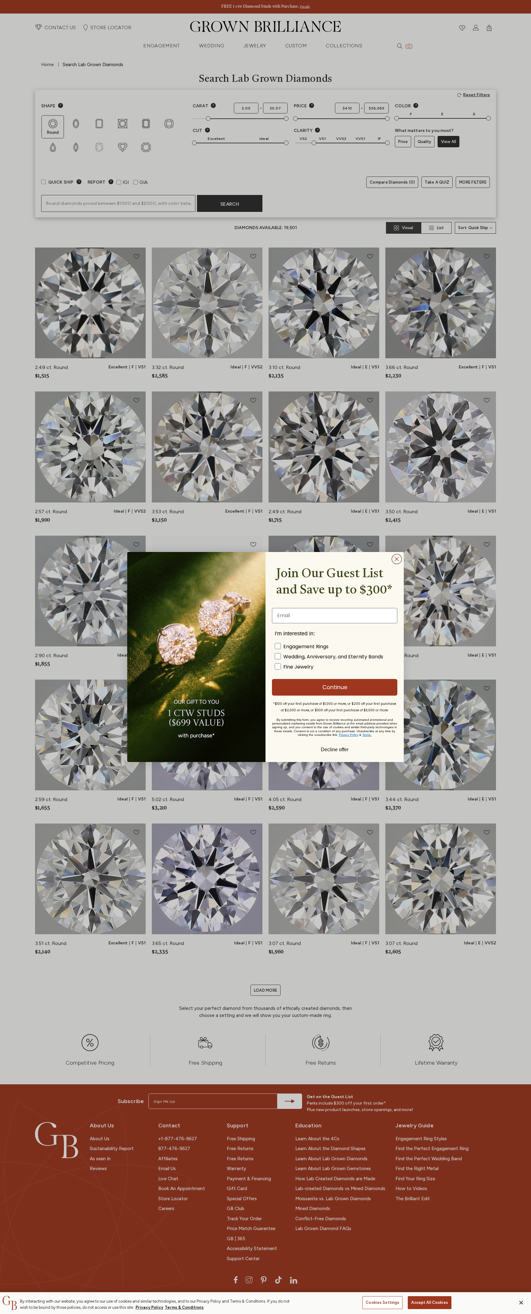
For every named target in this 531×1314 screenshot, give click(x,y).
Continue (334, 687)
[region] (265, 1303)
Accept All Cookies (429, 1302)
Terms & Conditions (184, 1307)
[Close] (521, 1302)
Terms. (367, 734)
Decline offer (334, 749)
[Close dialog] (396, 559)
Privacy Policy (149, 1307)
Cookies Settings (382, 1302)
